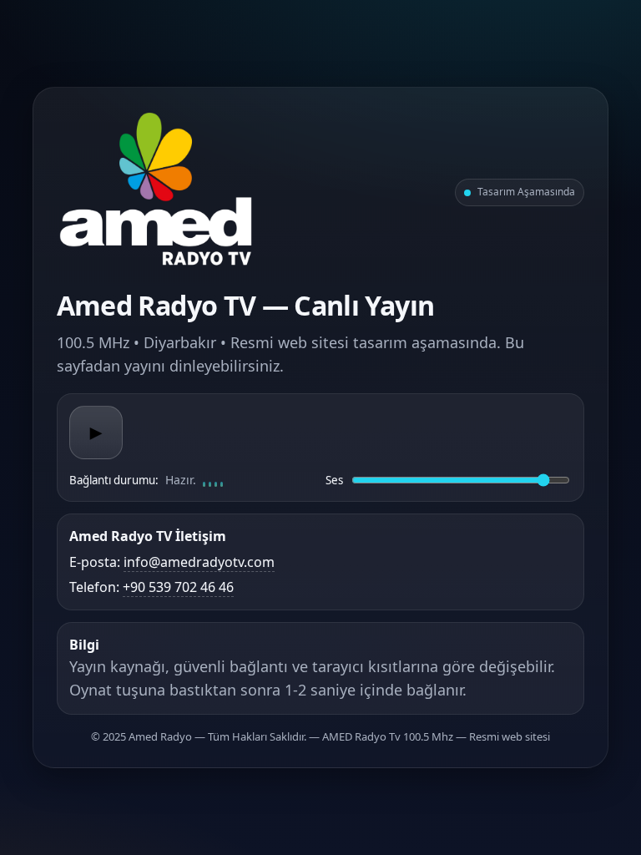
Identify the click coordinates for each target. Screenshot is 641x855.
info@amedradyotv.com (199, 562)
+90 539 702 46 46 (178, 587)
